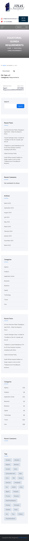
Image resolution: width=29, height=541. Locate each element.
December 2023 (8, 240)
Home (9, 48)
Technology (7, 295)
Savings (8, 505)
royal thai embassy (11, 500)
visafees (20, 514)
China (15, 469)
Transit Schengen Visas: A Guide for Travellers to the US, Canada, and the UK (14, 139)
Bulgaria (8, 464)
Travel (6, 299)
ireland (13, 487)
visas (4, 65)
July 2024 (6, 217)
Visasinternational (10, 518)
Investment (17, 482)
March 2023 (7, 245)
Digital (6, 290)
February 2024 (8, 231)
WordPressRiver (23, 537)
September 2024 (9, 208)
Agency (6, 267)
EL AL (7, 478)
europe (20, 478)
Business (6, 285)
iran (7, 487)
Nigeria (7, 491)
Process (8, 496)
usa (7, 514)
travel (15, 509)
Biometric (7, 281)
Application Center (9, 276)
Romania (16, 496)
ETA (14, 478)
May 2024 (7, 222)
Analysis (6, 271)
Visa (5, 304)
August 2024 (7, 212)
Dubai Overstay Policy (10, 153)
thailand (8, 509)
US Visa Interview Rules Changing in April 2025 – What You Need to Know (14, 132)
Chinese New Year (10, 473)
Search (6, 102)
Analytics (8, 460)
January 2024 (8, 236)
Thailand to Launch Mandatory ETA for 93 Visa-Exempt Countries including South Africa (14, 147)
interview (8, 482)
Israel (21, 487)
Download (6, 71)
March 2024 (7, 226)
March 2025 (7, 203)
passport (16, 491)
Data (20, 473)
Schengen (16, 505)
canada (8, 469)
